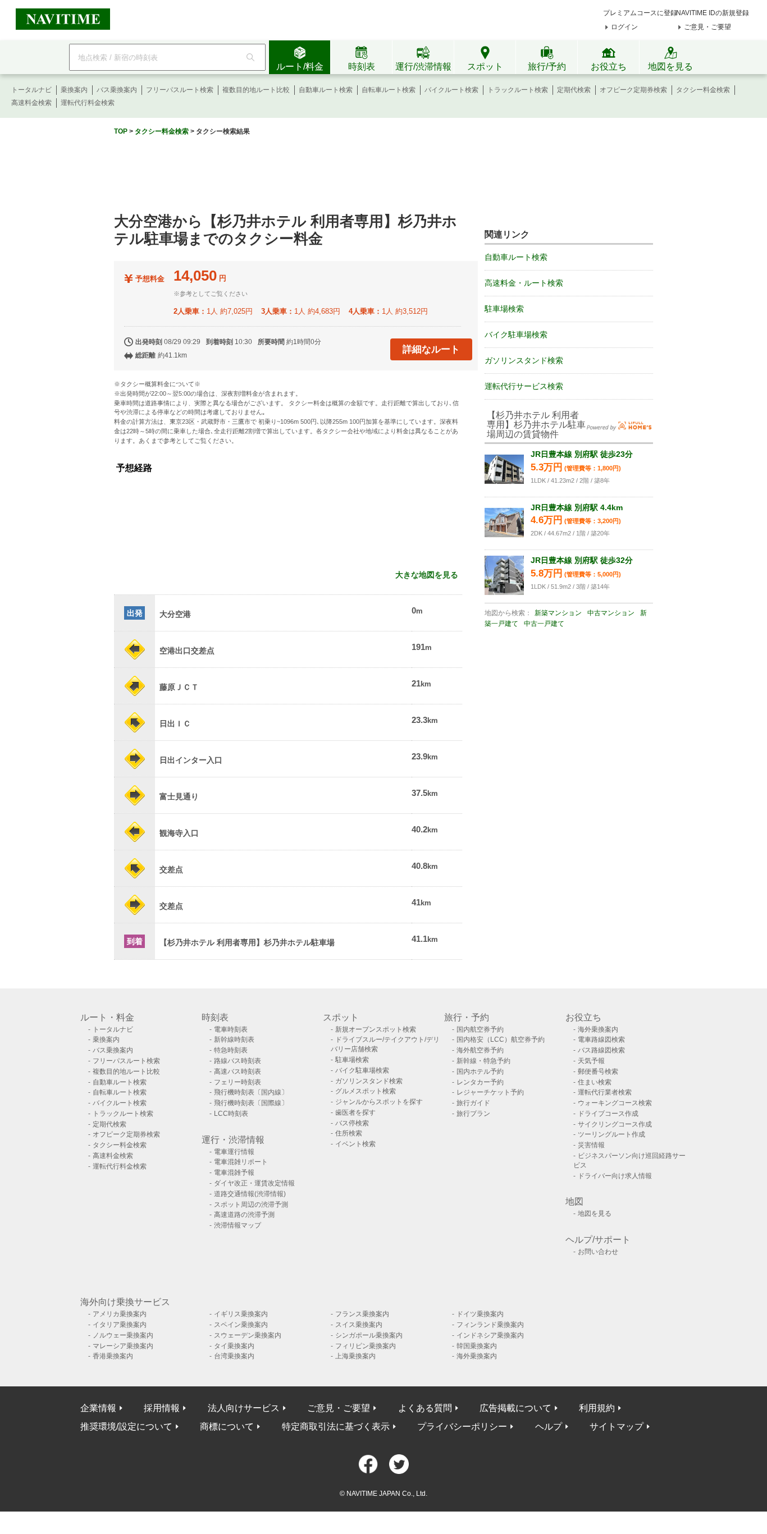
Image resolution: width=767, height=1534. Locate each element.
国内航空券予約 (480, 1029)
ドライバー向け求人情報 (615, 1176)
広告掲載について (515, 1408)
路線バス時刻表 (237, 1061)
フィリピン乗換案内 (365, 1346)
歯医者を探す (355, 1112)
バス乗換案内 (117, 90)
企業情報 (98, 1408)
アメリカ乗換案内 (120, 1314)
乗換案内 (74, 90)
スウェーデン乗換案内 (247, 1335)
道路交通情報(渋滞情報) (250, 1194)
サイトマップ (616, 1426)
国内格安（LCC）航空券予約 (500, 1039)
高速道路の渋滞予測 (244, 1215)
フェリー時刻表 (237, 1082)
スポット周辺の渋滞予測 (251, 1204)
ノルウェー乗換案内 (123, 1335)
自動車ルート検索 (326, 90)
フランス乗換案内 (362, 1314)
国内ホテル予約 (480, 1071)
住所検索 (348, 1133)
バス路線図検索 (601, 1050)
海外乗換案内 (598, 1029)
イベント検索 (355, 1144)
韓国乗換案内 (476, 1346)
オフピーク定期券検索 (633, 90)
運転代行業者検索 (605, 1092)
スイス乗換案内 (358, 1325)
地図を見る (594, 1213)
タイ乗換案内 (234, 1346)
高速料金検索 (31, 103)
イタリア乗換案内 (120, 1325)
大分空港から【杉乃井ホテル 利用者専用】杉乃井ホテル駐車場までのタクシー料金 (285, 230)
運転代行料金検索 (88, 103)
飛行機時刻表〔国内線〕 (251, 1092)
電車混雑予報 (234, 1172)
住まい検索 (594, 1082)
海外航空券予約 (480, 1050)
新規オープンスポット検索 (375, 1029)
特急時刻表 (231, 1050)
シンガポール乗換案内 (369, 1335)
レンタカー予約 (480, 1082)
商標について (227, 1426)
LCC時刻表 (231, 1114)
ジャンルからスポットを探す (379, 1102)
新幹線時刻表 (234, 1039)
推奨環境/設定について (126, 1426)
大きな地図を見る (426, 574)
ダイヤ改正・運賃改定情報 (254, 1183)
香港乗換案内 (113, 1356)
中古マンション (610, 613)
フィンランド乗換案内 (490, 1325)
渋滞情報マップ (237, 1225)
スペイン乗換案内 (241, 1325)
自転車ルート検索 (389, 90)
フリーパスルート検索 (179, 90)
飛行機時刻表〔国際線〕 (251, 1103)
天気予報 (591, 1061)
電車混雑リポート (241, 1162)
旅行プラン (473, 1114)
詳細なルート (431, 349)
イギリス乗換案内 (241, 1314)
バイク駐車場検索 (516, 334)
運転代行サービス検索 (524, 386)
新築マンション (558, 613)
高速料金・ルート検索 (524, 282)
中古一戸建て (544, 624)
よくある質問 (425, 1408)
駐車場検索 (504, 308)
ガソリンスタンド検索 (524, 360)
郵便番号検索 (598, 1071)
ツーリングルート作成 (611, 1134)
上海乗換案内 (355, 1356)
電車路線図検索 (601, 1039)
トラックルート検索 (517, 90)
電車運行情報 (234, 1152)
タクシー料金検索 (703, 90)
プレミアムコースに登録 (640, 13)
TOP (120, 131)
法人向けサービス (244, 1408)
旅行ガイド (473, 1103)
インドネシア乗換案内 (490, 1335)
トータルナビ (31, 90)
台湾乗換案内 (234, 1356)
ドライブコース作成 (608, 1114)
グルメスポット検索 (365, 1091)
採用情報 (162, 1408)
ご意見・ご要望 (707, 27)
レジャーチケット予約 (490, 1092)
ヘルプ (548, 1426)
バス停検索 (352, 1123)
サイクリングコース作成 (615, 1124)
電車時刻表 (231, 1029)
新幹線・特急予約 (483, 1061)
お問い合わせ (598, 1252)
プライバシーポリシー (462, 1426)
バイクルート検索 (451, 90)
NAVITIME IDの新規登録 (712, 13)
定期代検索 (574, 90)
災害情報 (591, 1145)
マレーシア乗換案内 (123, 1346)
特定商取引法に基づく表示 (336, 1426)
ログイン (624, 27)
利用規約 (597, 1408)
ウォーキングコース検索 (615, 1103)
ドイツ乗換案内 (480, 1314)
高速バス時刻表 (237, 1071)
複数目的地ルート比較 (256, 90)
